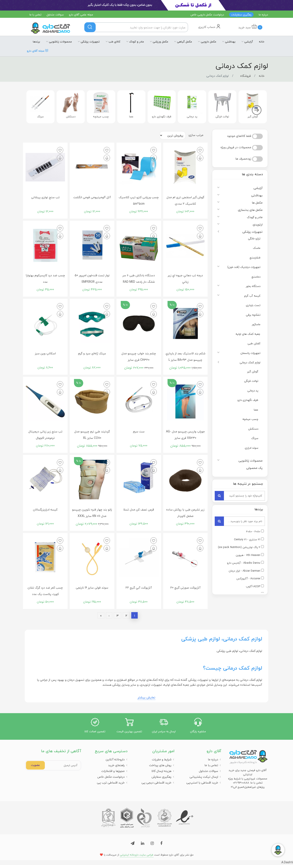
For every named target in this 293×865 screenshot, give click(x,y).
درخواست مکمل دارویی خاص (207, 14)
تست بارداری (253, 305)
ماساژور (256, 324)
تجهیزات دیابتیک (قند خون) (243, 267)
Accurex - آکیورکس (248, 579)
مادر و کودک (136, 41)
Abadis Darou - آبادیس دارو (243, 563)
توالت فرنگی (251, 381)
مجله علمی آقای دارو (81, 14)
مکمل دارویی (208, 41)
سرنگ (254, 438)
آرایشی (248, 41)
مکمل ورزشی (160, 41)
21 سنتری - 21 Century (247, 539)
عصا (256, 409)
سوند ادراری (251, 447)
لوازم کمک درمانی (250, 362)
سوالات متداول (55, 14)
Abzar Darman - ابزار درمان (244, 571)
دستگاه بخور (253, 286)
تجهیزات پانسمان (250, 353)
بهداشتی (230, 41)
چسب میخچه (250, 419)
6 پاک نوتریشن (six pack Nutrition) (239, 547)
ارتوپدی (258, 224)
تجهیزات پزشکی (90, 41)
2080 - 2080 (253, 532)
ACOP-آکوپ (253, 586)
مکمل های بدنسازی (250, 210)
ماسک (256, 248)
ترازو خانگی (254, 238)
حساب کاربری (207, 27)
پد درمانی (252, 390)
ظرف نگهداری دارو (247, 400)
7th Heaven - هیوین (248, 555)
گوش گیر (252, 371)
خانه (261, 41)
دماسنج (256, 276)
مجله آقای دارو (36, 50)
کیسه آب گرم (252, 295)
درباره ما (263, 14)
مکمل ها (257, 202)
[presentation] (256, 110)
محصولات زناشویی (60, 41)
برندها (36, 41)
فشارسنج (255, 257)
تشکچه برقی (253, 314)
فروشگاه (245, 75)
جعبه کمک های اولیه (248, 334)
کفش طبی (254, 343)
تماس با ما (35, 14)
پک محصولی (254, 468)
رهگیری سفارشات (241, 14)
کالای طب (114, 41)
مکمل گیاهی (184, 41)
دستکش (253, 428)
